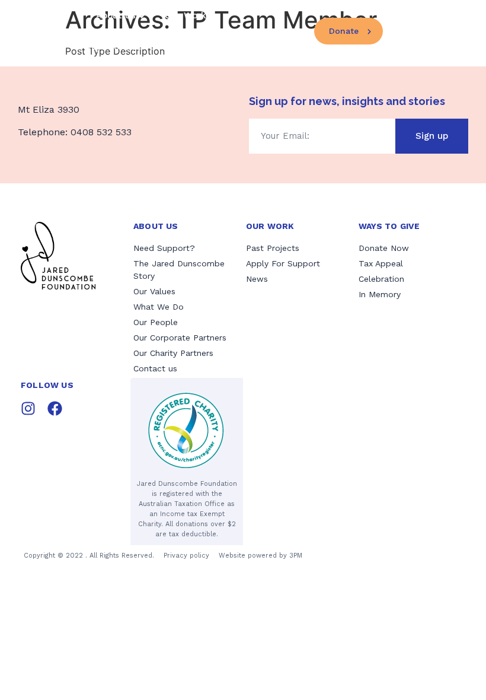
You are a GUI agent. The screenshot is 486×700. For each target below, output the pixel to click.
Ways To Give (112, 47)
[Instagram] (28, 408)
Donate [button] (344, 31)
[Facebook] (54, 408)
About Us (116, 15)
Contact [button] (429, 31)
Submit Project (195, 47)
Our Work (185, 15)
